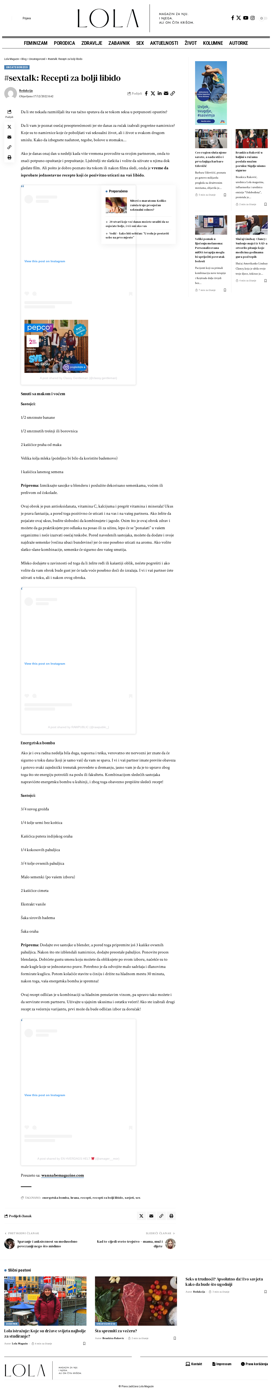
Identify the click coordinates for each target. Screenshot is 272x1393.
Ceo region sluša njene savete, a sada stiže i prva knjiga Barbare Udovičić (211, 159)
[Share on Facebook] (146, 93)
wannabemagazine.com (62, 1175)
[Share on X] (153, 93)
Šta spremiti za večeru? (116, 1331)
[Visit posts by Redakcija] (10, 93)
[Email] (166, 93)
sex (138, 1198)
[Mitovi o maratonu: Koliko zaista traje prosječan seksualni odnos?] (116, 205)
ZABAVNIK (11, 1324)
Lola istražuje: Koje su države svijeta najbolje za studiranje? (45, 1333)
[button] (7, 18)
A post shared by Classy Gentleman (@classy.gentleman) (78, 378)
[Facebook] (232, 18)
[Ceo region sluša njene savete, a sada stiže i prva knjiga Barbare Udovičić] (211, 138)
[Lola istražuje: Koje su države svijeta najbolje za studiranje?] (45, 1301)
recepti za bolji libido (108, 1198)
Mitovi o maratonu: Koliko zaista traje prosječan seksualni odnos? (148, 205)
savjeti (129, 1198)
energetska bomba (55, 1198)
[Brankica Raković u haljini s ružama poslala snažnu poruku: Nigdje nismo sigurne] (252, 138)
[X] (238, 18)
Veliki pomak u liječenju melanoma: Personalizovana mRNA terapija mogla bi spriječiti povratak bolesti (210, 250)
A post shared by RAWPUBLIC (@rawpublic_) (78, 727)
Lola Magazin (20, 1343)
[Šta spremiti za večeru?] (136, 1301)
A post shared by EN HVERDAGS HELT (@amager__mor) (78, 1158)
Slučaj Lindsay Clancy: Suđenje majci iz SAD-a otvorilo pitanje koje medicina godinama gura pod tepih (251, 248)
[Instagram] (252, 18)
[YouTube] (245, 18)
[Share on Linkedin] (160, 93)
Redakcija (26, 91)
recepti (86, 1198)
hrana (75, 1198)
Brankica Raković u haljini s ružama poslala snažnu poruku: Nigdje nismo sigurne (251, 161)
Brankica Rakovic (113, 1338)
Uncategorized (17, 67)
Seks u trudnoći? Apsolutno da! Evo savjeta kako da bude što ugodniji (224, 1281)
